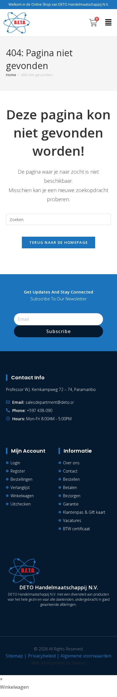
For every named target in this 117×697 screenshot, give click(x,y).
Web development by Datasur (58, 662)
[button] (108, 23)
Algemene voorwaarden (85, 656)
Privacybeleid (42, 656)
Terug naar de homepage (58, 242)
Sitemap (14, 656)
